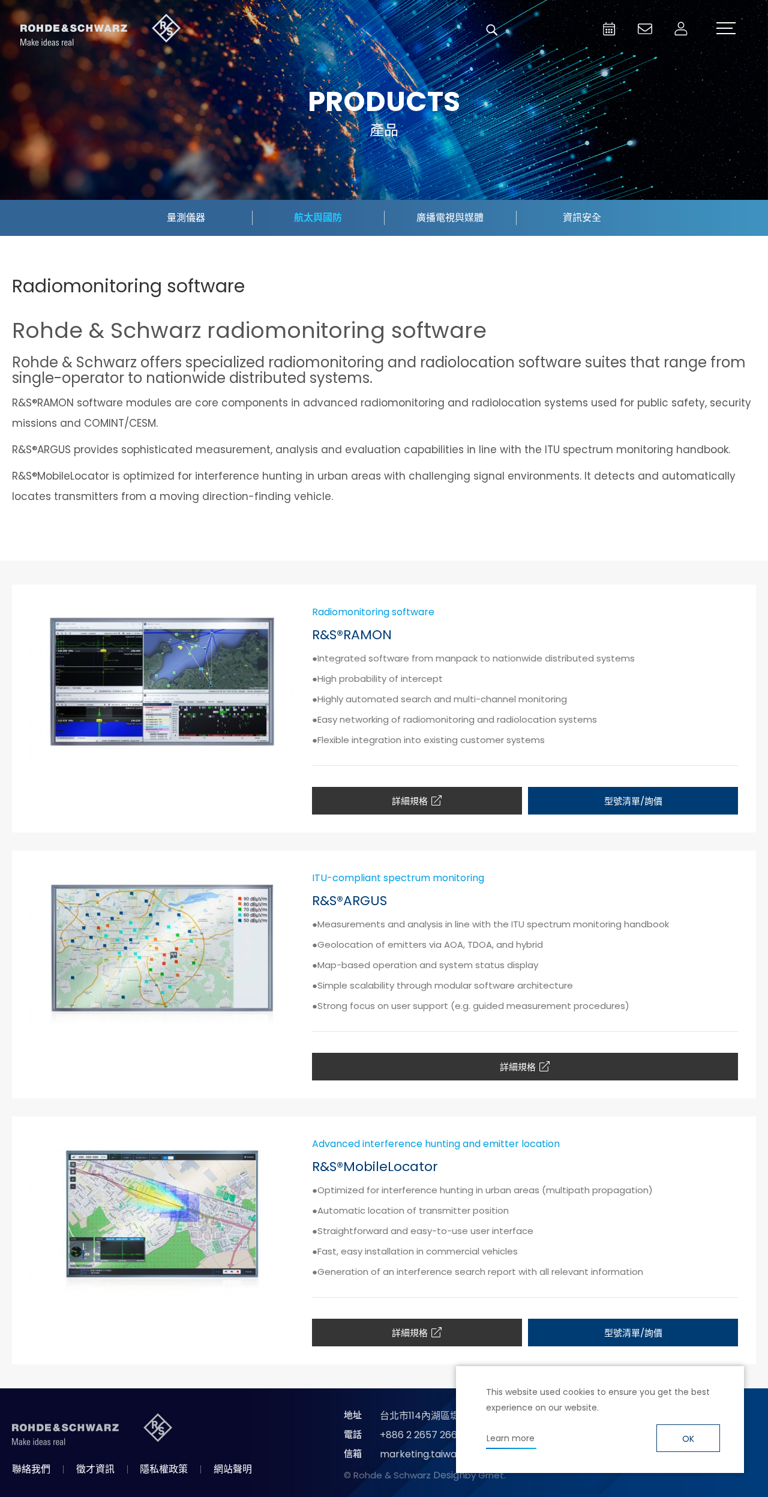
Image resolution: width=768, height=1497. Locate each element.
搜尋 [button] (492, 30)
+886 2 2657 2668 (421, 1435)
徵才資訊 (95, 1469)
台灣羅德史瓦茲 (101, 30)
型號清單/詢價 (633, 801)
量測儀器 (186, 217)
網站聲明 (233, 1469)
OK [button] (688, 1439)
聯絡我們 (31, 1469)
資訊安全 (582, 217)
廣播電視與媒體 (450, 217)
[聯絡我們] (645, 29)
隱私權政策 (164, 1469)
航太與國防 (318, 217)
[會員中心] (681, 29)
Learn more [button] (511, 1438)
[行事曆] (609, 29)
